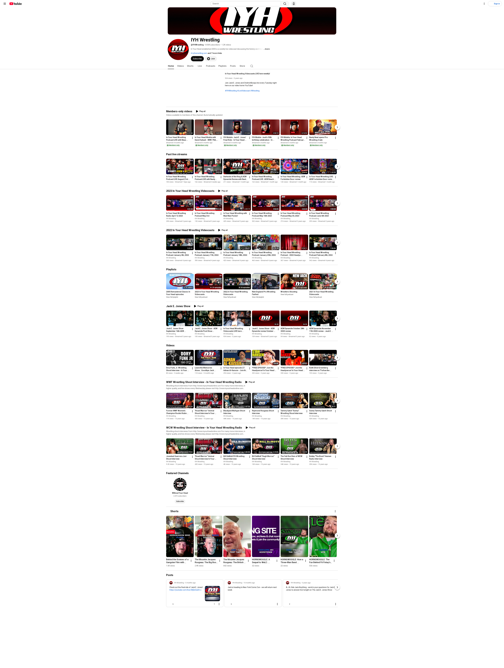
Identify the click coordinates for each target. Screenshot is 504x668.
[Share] (205, 604)
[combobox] (246, 3)
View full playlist (172, 297)
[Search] (285, 3)
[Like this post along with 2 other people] (287, 604)
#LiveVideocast (243, 91)
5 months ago (190, 583)
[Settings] (484, 3)
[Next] (337, 127)
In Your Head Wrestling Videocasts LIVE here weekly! (247, 74)
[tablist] (252, 66)
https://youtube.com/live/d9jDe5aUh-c (185, 590)
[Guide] (4, 3)
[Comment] (272, 604)
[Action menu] (219, 604)
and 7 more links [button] (215, 53)
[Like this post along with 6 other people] (170, 604)
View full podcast (201, 297)
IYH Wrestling (171, 219)
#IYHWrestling (231, 91)
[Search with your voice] (293, 3)
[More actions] (192, 137)
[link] (194, 594)
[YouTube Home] (15, 3)
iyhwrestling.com (200, 53)
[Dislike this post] (177, 604)
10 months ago (249, 583)
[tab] (171, 66)
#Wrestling (254, 91)
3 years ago (306, 583)
